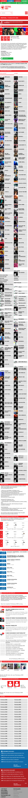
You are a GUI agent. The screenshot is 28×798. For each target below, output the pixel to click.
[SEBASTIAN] (20, 279)
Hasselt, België (15, 38)
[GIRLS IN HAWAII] (7, 314)
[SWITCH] (7, 472)
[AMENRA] (7, 267)
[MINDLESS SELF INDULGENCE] (20, 122)
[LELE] (7, 241)
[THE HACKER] (7, 366)
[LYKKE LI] (7, 194)
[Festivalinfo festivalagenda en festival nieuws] (3, 1)
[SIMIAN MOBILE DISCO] (7, 207)
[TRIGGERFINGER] (7, 101)
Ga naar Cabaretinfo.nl (17, 792)
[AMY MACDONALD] (7, 177)
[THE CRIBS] (7, 237)
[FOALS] (7, 139)
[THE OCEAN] (20, 254)
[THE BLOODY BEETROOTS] (7, 160)
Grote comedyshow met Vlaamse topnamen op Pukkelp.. (14, 786)
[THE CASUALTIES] (7, 275)
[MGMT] (20, 105)
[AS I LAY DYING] (20, 143)
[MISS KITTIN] (20, 245)
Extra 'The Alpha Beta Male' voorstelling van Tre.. (12, 779)
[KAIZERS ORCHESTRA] (20, 156)
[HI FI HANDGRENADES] (20, 438)
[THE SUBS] (7, 233)
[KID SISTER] (20, 447)
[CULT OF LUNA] (7, 279)
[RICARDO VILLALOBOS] (7, 347)
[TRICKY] (20, 241)
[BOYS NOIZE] (20, 135)
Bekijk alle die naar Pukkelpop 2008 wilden (11, 701)
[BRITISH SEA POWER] (20, 321)
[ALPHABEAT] (7, 224)
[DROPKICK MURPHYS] (20, 92)
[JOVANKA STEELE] (20, 481)
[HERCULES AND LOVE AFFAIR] (20, 339)
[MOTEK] (7, 370)
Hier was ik (5, 58)
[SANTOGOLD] (7, 489)
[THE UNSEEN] (20, 275)
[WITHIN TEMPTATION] (7, 88)
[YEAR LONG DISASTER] (7, 387)
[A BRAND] (7, 262)
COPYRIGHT (4, 796)
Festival (4, 18)
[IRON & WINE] (20, 207)
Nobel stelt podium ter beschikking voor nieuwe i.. (12, 769)
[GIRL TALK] (20, 347)
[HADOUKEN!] (20, 152)
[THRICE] (7, 173)
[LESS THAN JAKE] (7, 126)
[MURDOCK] (20, 430)
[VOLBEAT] (7, 92)
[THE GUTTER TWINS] (20, 267)
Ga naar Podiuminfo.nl (17, 773)
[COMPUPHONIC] (20, 489)
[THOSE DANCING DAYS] (20, 318)
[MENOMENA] (20, 327)
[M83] (7, 203)
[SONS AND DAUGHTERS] (7, 343)
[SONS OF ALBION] (20, 451)
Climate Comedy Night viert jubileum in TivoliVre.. (12, 781)
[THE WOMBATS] (7, 105)
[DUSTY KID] (7, 404)
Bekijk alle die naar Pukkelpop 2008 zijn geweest (11, 683)
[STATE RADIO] (7, 400)
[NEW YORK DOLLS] (20, 370)
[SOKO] (7, 258)
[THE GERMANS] (7, 451)
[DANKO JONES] (7, 118)
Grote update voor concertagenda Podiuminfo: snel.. (13, 788)
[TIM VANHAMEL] (20, 330)
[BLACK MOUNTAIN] (7, 220)
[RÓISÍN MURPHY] (7, 152)
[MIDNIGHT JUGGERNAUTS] (7, 301)
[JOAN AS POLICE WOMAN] (20, 233)
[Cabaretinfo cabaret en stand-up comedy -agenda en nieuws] (17, 1)
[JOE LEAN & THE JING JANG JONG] (7, 413)
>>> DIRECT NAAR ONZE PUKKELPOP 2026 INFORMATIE (13, 22)
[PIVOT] (20, 343)
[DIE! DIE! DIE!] (7, 468)
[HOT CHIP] (7, 190)
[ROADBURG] (7, 464)
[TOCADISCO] (20, 396)
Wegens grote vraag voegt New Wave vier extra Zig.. (13, 765)
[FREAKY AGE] (20, 387)
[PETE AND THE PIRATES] (20, 228)
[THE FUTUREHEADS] (20, 258)
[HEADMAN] (20, 468)
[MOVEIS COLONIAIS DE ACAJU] (7, 447)
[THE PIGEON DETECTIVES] (7, 135)
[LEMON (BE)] (7, 396)
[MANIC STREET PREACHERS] (20, 160)
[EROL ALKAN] (20, 271)
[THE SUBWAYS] (7, 169)
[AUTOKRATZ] (7, 362)
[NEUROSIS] (20, 288)
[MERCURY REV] (7, 318)
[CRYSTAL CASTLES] (20, 169)
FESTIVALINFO (16, 796)
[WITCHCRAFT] (7, 339)
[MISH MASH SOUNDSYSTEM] (7, 434)
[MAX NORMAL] (20, 485)
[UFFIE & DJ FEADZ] (7, 296)
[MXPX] (20, 203)
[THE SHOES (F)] (20, 383)
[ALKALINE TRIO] (20, 190)
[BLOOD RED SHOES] (7, 122)
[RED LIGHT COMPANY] (20, 417)
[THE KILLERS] (7, 84)
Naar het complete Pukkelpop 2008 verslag (12, 611)
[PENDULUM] (20, 88)
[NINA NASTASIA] (7, 417)
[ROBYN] (7, 254)
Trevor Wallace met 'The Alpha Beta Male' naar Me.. (12, 784)
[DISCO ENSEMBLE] (7, 288)
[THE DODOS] (7, 271)
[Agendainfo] (24, 1)
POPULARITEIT (3, 73)
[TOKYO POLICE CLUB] (7, 292)
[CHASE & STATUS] (20, 186)
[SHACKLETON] (20, 413)
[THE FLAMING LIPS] (7, 211)
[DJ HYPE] (20, 400)
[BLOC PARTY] (20, 84)
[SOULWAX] (20, 421)
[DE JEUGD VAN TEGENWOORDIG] (20, 118)
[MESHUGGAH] (7, 186)
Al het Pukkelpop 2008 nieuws (16, 666)
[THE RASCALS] (20, 237)
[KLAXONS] (20, 126)
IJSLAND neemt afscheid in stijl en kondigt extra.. (12, 763)
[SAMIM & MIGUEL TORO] (7, 485)
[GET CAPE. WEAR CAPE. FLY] (7, 330)
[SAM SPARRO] (20, 314)
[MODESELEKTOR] (7, 245)
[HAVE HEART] (7, 327)
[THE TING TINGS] (7, 143)
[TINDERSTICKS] (20, 224)
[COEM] (7, 455)
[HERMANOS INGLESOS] (7, 438)
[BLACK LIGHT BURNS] (20, 362)
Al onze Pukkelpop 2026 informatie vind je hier (16, 67)
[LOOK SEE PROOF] (20, 404)
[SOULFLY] (20, 109)
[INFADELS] (20, 139)
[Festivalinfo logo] (6, 8)
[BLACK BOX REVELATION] (20, 211)
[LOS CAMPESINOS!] (20, 262)
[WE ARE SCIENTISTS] (7, 156)
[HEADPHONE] (7, 311)
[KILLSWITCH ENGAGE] (7, 109)
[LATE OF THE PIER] (20, 194)
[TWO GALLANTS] (20, 311)
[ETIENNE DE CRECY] (20, 366)
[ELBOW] (20, 101)
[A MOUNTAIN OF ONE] (20, 434)
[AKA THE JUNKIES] (20, 455)
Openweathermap (4, 526)
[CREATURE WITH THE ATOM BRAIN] (20, 379)
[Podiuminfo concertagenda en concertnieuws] (10, 1)
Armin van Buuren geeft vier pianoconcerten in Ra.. (12, 761)
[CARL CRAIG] (7, 383)
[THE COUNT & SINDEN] (7, 421)
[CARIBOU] (20, 220)
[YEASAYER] (20, 173)
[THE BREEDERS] (7, 228)
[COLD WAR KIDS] (20, 177)
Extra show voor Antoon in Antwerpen (10, 767)
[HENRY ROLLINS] (20, 292)
